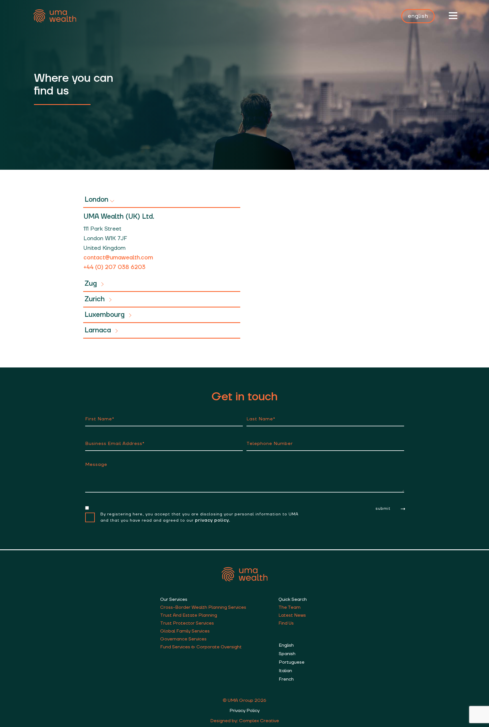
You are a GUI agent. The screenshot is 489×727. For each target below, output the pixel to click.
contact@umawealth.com (118, 257)
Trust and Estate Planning (188, 615)
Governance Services (183, 639)
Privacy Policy (244, 710)
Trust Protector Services (187, 623)
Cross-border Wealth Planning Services (203, 607)
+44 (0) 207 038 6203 (114, 267)
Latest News (292, 615)
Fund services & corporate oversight (201, 647)
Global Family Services (185, 631)
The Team (289, 607)
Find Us (286, 623)
